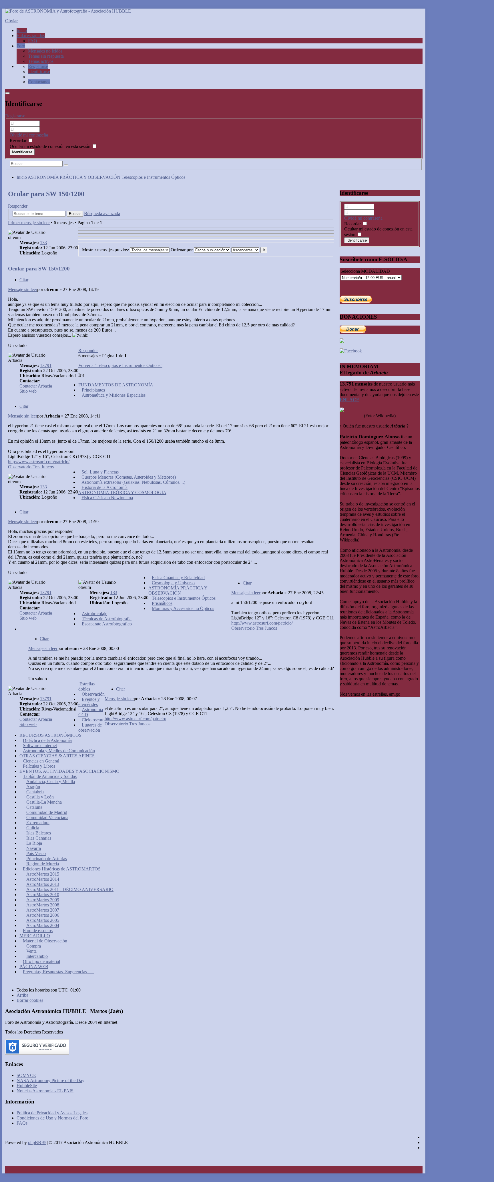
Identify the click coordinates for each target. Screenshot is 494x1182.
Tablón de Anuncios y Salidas (50, 776)
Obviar (11, 20)
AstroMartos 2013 (42, 884)
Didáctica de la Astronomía (47, 740)
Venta (31, 951)
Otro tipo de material (41, 961)
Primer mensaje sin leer (29, 222)
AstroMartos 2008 (42, 904)
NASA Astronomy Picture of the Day (50, 1080)
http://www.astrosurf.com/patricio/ (38, 461)
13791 (45, 365)
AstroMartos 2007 (42, 910)
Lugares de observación (90, 728)
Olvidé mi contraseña (29, 135)
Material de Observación (45, 940)
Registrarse (15, 115)
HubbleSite (27, 1085)
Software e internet (40, 745)
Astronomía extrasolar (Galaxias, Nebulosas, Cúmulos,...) (133, 482)
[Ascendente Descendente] (245, 249)
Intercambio (37, 956)
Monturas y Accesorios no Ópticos (183, 608)
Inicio (22, 177)
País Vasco (36, 853)
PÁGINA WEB (33, 966)
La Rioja (34, 843)
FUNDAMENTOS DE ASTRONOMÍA (115, 384)
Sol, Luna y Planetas (100, 471)
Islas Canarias (38, 838)
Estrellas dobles (86, 686)
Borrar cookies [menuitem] (30, 1000)
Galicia (32, 827)
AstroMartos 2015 (42, 874)
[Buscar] (66, 165)
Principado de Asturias (46, 858)
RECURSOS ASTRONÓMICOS (50, 735)
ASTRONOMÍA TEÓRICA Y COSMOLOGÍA (122, 492)
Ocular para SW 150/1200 (46, 194)
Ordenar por (182, 249)
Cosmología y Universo (173, 582)
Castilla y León (40, 796)
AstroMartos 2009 (42, 899)
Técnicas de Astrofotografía (107, 618)
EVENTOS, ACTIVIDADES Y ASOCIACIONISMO (69, 771)
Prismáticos (162, 603)
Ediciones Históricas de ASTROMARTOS (62, 868)
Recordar (18, 140)
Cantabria (35, 791)
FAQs (22, 1123)
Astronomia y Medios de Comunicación (59, 750)
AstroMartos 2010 (42, 894)
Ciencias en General (41, 760)
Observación (93, 694)
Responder (17, 206)
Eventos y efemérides (89, 702)
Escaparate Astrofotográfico (107, 623)
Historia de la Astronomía (104, 487)
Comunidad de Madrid (46, 812)
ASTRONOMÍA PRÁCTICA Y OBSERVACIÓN (74, 177)
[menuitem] (38, 66)
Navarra (33, 848)
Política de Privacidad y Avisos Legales (52, 1112)
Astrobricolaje (94, 613)
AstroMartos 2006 (42, 915)
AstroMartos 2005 (42, 920)
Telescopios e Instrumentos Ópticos (153, 177)
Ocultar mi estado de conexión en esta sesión (50, 146)
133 (43, 242)
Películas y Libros (39, 766)
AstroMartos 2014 (42, 879)
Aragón (33, 786)
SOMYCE (26, 1075)
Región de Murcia (42, 863)
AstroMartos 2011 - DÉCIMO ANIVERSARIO (69, 889)
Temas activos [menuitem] (40, 61)
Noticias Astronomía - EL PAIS (45, 1090)
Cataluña (34, 807)
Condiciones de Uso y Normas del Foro (52, 1117)
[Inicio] (68, 11)
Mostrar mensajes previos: (106, 249)
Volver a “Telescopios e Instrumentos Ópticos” (120, 365)
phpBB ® (37, 1142)
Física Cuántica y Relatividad (178, 577)
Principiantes (93, 390)
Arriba (22, 995)
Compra (33, 946)
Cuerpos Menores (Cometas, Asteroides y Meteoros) (128, 477)
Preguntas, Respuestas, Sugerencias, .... (58, 971)
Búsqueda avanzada (102, 213)
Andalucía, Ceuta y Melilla (50, 781)
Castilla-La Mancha (44, 802)
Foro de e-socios (38, 930)
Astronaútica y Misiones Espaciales (114, 395)
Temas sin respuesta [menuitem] (46, 56)
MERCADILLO (34, 935)
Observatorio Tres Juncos (31, 466)
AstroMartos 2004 (42, 925)
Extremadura (37, 822)
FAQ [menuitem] (32, 40)
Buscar (75, 214)
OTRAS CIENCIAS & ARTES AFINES (57, 755)
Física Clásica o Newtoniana (107, 497)
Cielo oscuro (93, 719)
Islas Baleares (38, 832)
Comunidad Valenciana (47, 817)
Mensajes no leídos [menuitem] (45, 51)
